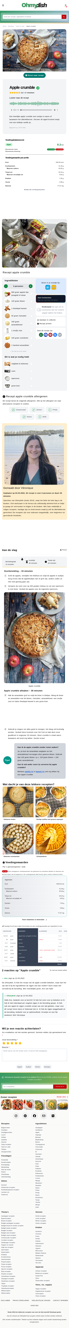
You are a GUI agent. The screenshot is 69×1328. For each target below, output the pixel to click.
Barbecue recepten (42, 1273)
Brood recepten (6, 1221)
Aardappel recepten (8, 1216)
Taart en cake (20, 26)
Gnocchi (38, 1161)
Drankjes (4, 1130)
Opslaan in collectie (47, 320)
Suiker (28, 1067)
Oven (37, 1278)
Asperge (38, 1135)
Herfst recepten (41, 1216)
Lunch (3, 1135)
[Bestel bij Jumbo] (53, 287)
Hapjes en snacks (7, 1245)
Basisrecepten (6, 1218)
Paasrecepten (6, 1262)
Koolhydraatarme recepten (10, 1189)
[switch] (39, 310)
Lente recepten (41, 1218)
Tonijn (38, 1200)
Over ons (34, 1305)
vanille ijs (29, 771)
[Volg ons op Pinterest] (25, 1116)
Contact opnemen (60, 1300)
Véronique (27, 488)
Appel (19, 1067)
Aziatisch (39, 1231)
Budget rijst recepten (8, 1233)
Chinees (38, 1234)
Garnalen (39, 1154)
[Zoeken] (64, 17)
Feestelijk (4, 1160)
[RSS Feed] (53, 1116)
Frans (37, 1236)
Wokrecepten (5, 1293)
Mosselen (39, 1183)
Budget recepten (6, 1230)
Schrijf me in (60, 1086)
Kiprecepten (5, 1252)
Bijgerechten (5, 1127)
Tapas (3, 1283)
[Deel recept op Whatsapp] (41, 335)
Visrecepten (40, 1293)
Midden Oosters (41, 1253)
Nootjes (47, 1067)
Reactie (6, 1047)
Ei (36, 1151)
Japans (38, 1248)
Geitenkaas (39, 1159)
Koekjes (4, 1254)
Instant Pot (39, 1276)
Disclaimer (5, 1300)
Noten (37, 1067)
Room (37, 1195)
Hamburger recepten (8, 1242)
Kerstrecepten (6, 1162)
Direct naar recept (36, 75)
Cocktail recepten (7, 1240)
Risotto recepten (6, 1274)
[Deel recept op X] (55, 335)
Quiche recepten (6, 1269)
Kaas (37, 1166)
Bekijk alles (62, 1097)
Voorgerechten (6, 1151)
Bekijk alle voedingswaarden (34, 189)
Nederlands (39, 1255)
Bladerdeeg (39, 1139)
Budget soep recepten (8, 1235)
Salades (4, 1139)
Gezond (4, 1185)
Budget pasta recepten (9, 1228)
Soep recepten (6, 1144)
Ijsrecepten (5, 1249)
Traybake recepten (7, 1286)
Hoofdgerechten (6, 1132)
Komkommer (40, 1176)
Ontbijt (3, 1137)
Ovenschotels (6, 1259)
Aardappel (39, 1127)
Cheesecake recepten (8, 1237)
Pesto (37, 1190)
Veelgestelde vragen (41, 1300)
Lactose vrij (5, 1192)
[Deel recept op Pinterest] (50, 335)
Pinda (37, 1192)
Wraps (38, 1204)
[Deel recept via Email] (60, 335)
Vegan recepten (41, 1288)
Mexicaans (39, 1250)
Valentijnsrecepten (7, 1288)
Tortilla (38, 1202)
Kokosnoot (39, 1173)
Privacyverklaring (21, 1300)
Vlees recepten (41, 1296)
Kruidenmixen (6, 1257)
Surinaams (39, 1260)
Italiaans (38, 1246)
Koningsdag (5, 1164)
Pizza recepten (6, 1266)
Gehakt (38, 1156)
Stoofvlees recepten (8, 1281)
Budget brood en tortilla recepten (12, 1225)
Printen (64, 550)
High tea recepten (7, 1247)
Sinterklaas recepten (8, 1276)
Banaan (38, 1137)
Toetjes (3, 1149)
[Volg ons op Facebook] (34, 1116)
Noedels (38, 1185)
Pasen (3, 1172)
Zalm (37, 1207)
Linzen (38, 1178)
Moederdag (5, 1167)
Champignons (40, 1144)
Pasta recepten (6, 1264)
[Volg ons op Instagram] (16, 1116)
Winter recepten (41, 1221)
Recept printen (45, 324)
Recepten (11, 26)
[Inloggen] (66, 5)
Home (4, 26)
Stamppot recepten (7, 1278)
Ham (37, 1164)
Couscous (39, 1149)
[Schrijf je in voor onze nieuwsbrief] (44, 1116)
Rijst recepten (6, 1271)
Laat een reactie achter (59, 970)
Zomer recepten (41, 1223)
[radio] (4, 1043)
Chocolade (39, 1147)
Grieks (38, 1238)
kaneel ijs (40, 771)
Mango (38, 1180)
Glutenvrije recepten (8, 1187)
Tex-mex (38, 1262)
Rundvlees (39, 1197)
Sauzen (3, 1142)
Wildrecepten (5, 1290)
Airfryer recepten (41, 1271)
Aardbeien (39, 1130)
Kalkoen (38, 1168)
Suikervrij (4, 1194)
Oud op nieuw (6, 1169)
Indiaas (38, 1241)
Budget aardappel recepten (10, 1223)
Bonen (38, 1142)
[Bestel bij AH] (47, 287)
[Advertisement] (34, 207)
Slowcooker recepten (43, 1280)
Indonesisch (40, 1243)
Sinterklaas (5, 1174)
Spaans (38, 1258)
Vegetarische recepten (43, 1291)
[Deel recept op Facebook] (46, 335)
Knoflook (38, 1171)
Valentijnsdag (6, 1177)
